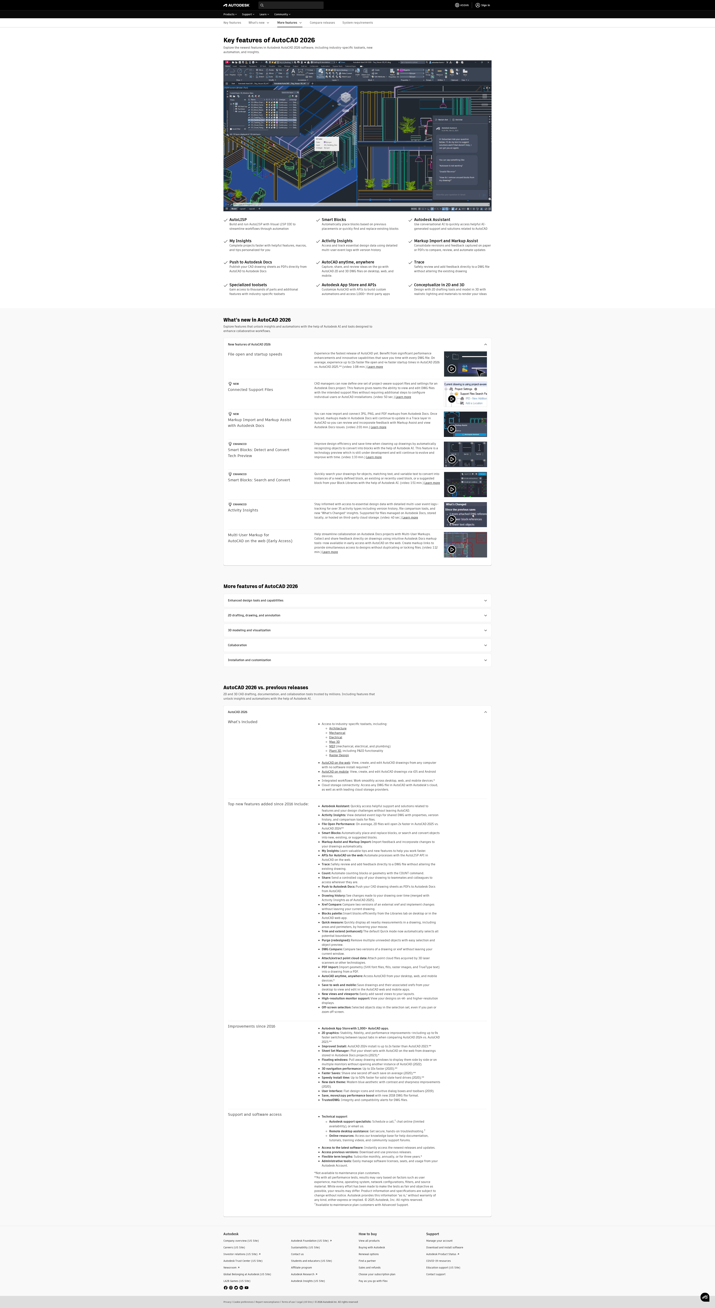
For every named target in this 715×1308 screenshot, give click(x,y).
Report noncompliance (268, 1302)
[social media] (236, 1287)
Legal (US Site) (305, 1302)
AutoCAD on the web (336, 763)
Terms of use (288, 1302)
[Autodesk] (236, 5)
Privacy (227, 1302)
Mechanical (337, 733)
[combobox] (291, 5)
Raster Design (339, 755)
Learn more (375, 367)
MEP (332, 746)
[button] (357, 344)
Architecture (338, 728)
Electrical (335, 737)
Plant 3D (335, 751)
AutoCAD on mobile (335, 772)
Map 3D (334, 742)
